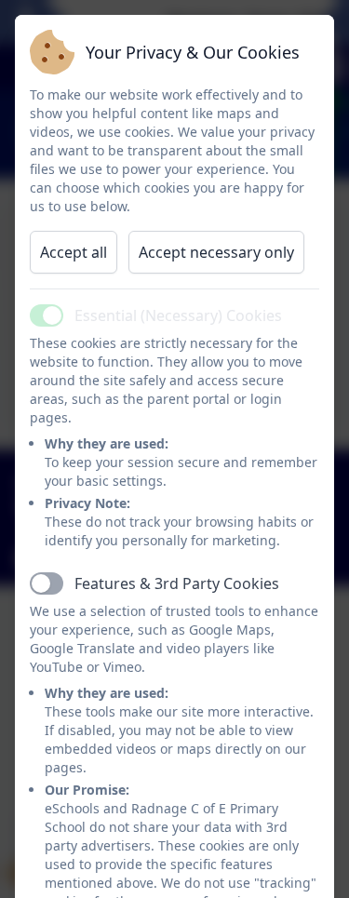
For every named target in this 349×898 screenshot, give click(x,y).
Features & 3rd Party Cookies (176, 583)
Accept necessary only (216, 252)
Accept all (73, 252)
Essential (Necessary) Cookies (178, 315)
